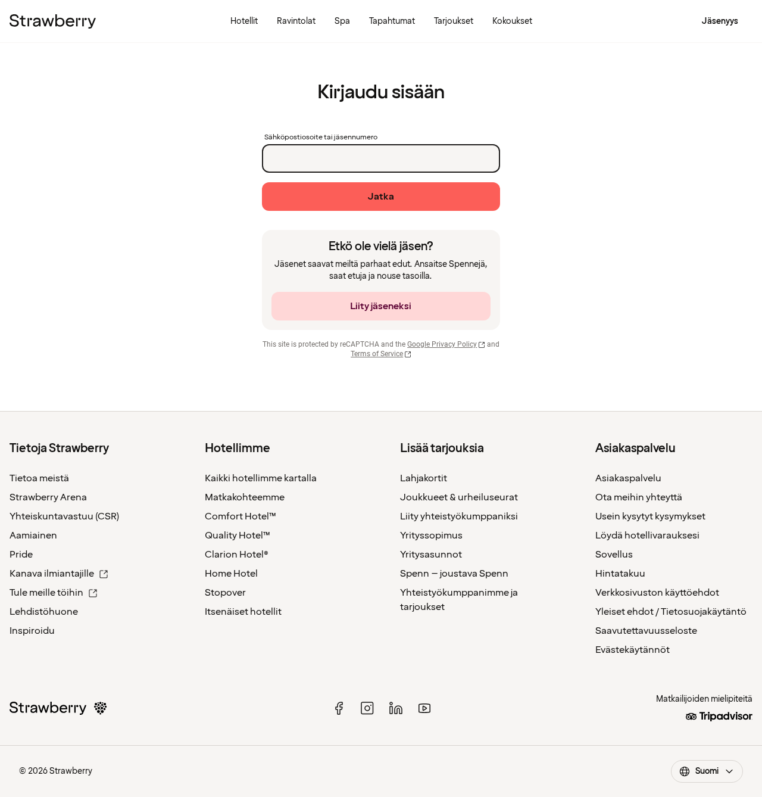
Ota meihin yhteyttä (638, 497)
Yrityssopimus (431, 535)
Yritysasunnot (431, 554)
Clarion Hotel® (236, 554)
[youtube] (424, 708)
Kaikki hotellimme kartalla (261, 478)
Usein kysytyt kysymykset (650, 516)
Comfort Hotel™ (240, 516)
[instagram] (367, 708)
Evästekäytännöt (632, 649)
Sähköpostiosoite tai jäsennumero (320, 137)
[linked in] (396, 708)
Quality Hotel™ (237, 535)
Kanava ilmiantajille (52, 573)
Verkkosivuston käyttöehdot (657, 592)
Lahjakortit (423, 478)
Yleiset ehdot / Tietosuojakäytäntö (671, 611)
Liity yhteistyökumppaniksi (459, 516)
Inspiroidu (32, 630)
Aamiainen (33, 535)
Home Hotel (231, 573)
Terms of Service (377, 354)
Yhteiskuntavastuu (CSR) (64, 516)
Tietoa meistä (39, 478)
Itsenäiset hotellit (243, 611)
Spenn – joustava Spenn (454, 573)
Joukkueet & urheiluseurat (459, 497)
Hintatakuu (620, 573)
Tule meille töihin (46, 592)
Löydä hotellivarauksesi (647, 535)
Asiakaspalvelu (628, 478)
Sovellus (614, 554)
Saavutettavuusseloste (646, 630)
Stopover (225, 592)
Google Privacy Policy (442, 344)
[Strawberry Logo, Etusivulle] (53, 21)
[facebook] (339, 708)
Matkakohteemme (245, 497)
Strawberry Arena (48, 497)
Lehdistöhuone (44, 611)
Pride (21, 554)
